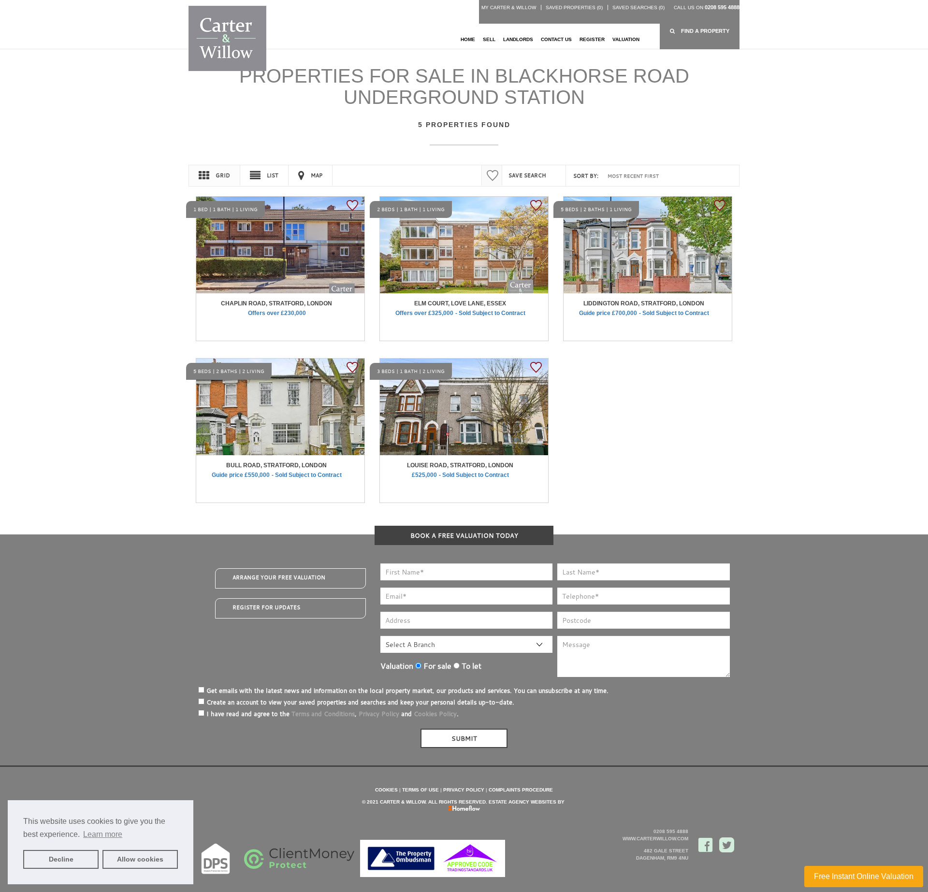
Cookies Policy (435, 713)
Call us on (707, 7)
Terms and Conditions (323, 713)
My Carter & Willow (508, 7)
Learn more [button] (102, 834)
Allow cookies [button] (140, 859)
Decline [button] (61, 859)
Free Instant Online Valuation (864, 876)
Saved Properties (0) (574, 7)
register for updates (266, 607)
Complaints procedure (521, 789)
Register (592, 39)
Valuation (625, 39)
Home (468, 39)
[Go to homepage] (227, 38)
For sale (436, 666)
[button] (700, 31)
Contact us (556, 39)
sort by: (585, 176)
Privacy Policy (379, 713)
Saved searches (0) (638, 7)
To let (470, 666)
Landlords (518, 39)
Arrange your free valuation (278, 577)
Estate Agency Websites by (527, 802)
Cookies (386, 789)
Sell (489, 39)
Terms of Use (420, 789)
